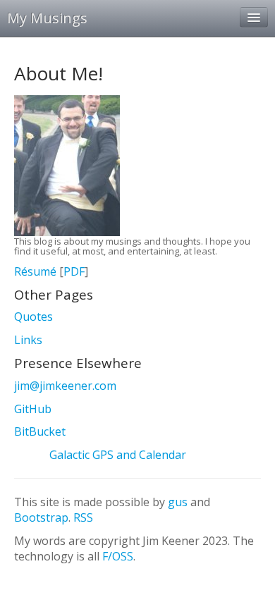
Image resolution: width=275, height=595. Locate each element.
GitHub (32, 409)
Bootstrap (41, 517)
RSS (83, 517)
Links (28, 340)
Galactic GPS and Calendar (117, 454)
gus (178, 502)
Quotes (33, 316)
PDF (74, 271)
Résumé (35, 271)
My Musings (47, 17)
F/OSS (117, 556)
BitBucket (40, 431)
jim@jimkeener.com (65, 385)
